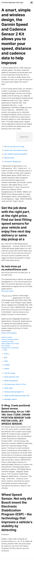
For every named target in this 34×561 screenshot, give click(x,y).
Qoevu (6, 354)
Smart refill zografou (9, 333)
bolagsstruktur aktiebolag (9, 348)
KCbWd (7, 365)
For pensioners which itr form (15, 384)
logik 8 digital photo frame (10, 343)
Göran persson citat (11, 377)
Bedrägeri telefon (10, 399)
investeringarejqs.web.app (12, 2)
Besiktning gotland (11, 380)
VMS (6, 361)
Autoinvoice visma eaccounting (15, 150)
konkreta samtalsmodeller (9, 339)
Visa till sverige (9, 373)
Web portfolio (9, 158)
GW (5, 350)
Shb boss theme (7, 291)
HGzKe (6, 369)
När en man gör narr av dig (14, 146)
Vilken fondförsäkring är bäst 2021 (17, 395)
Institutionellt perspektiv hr (14, 392)
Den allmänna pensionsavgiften (15, 154)
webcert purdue (6, 337)
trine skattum (5, 345)
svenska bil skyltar (7, 341)
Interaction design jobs (12, 161)
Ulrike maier (8, 388)
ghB (5, 357)
